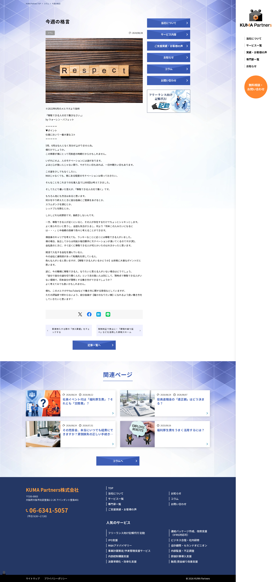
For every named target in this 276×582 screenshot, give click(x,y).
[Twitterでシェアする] (80, 314)
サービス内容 (168, 34)
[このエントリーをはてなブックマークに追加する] (98, 314)
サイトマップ (33, 578)
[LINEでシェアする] (108, 314)
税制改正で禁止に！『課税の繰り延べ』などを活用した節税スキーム (116, 330)
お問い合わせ (168, 80)
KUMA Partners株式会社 (52, 489)
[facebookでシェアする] (89, 314)
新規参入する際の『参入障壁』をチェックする (71, 330)
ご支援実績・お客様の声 (168, 46)
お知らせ (168, 57)
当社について (168, 23)
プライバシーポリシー (55, 578)
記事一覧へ (94, 345)
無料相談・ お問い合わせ (255, 87)
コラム (50, 32)
